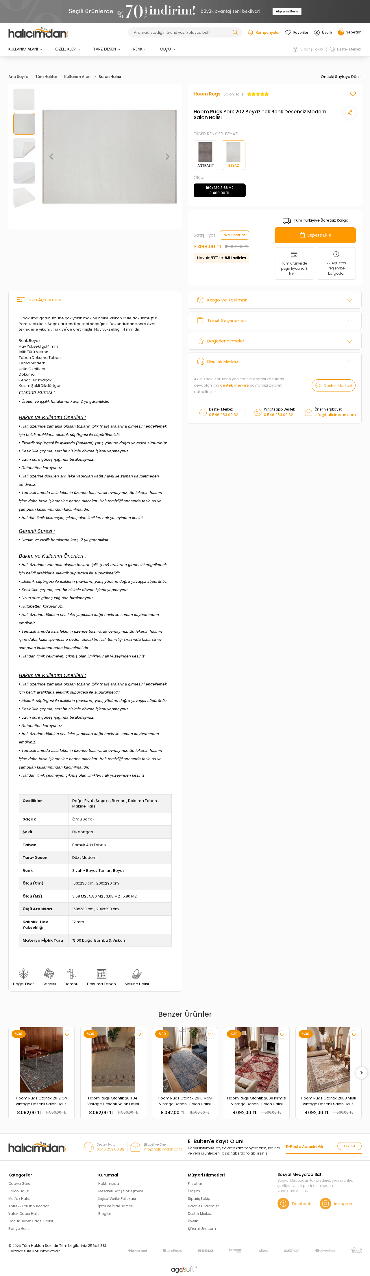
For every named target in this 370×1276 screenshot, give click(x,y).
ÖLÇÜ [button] (165, 49)
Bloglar (104, 1213)
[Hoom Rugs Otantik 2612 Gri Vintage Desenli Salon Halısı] (41, 1060)
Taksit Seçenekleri (226, 320)
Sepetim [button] (351, 32)
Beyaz (119, 870)
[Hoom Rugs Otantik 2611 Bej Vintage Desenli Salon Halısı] (113, 1060)
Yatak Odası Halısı (24, 1213)
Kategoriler (20, 1175)
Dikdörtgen (82, 832)
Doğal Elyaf (82, 800)
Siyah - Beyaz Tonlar (91, 870)
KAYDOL (349, 1146)
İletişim (194, 1191)
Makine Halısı (84, 806)
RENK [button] (138, 49)
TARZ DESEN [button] (104, 49)
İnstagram (344, 1203)
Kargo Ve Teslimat (227, 300)
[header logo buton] (38, 32)
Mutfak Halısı (19, 1198)
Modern (89, 857)
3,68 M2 (79, 896)
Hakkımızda (108, 1183)
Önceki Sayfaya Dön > (341, 76)
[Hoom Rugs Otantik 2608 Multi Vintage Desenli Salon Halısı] (328, 1060)
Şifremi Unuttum (202, 1228)
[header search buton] (235, 31)
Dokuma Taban (142, 800)
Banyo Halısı (19, 1228)
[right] (361, 1073)
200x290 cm (107, 883)
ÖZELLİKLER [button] (65, 49)
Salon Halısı (18, 1191)
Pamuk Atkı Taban (89, 845)
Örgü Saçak (83, 819)
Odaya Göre (19, 1183)
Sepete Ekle (319, 235)
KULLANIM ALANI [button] (23, 49)
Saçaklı (102, 800)
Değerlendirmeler (225, 341)
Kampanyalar (268, 32)
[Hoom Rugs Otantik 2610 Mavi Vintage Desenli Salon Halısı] (185, 1060)
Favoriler (300, 32)
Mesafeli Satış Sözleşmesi (120, 1191)
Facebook (301, 1203)
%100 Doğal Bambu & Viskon (98, 940)
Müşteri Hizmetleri (206, 1175)
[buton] (185, 11)
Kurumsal (108, 1175)
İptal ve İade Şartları (115, 1206)
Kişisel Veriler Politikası (117, 1198)
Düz (75, 857)
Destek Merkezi (349, 49)
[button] (51, 157)
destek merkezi (234, 385)
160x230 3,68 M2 (220, 190)
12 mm (78, 922)
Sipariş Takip (199, 1198)
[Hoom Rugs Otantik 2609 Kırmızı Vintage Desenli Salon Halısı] (256, 1060)
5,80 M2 (96, 896)
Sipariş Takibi (311, 49)
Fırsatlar (195, 1183)
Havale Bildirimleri (203, 1206)
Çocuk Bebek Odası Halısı (30, 1221)
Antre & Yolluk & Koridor (28, 1206)
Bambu (118, 800)
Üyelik (327, 32)
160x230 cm (83, 883)
